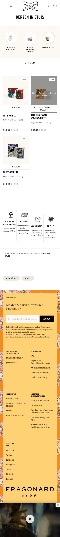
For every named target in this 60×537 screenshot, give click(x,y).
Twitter (9, 455)
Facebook (10, 450)
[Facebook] (26, 495)
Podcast (9, 479)
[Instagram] (23, 495)
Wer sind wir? (12, 399)
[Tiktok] (35, 495)
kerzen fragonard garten (30, 49)
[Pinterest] (31, 495)
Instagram (10, 465)
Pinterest (10, 460)
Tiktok (9, 469)
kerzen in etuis (49, 47)
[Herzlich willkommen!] (30, 6)
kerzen (28, 278)
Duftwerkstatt (36, 405)
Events (9, 411)
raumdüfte (11, 278)
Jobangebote (11, 363)
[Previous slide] (6, 41)
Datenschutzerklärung (40, 373)
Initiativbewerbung (14, 358)
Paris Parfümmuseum (40, 401)
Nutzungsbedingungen (40, 368)
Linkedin (10, 474)
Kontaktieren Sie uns (15, 415)
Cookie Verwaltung (39, 377)
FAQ (32, 356)
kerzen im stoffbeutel (11, 48)
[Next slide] (54, 41)
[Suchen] (11, 6)
